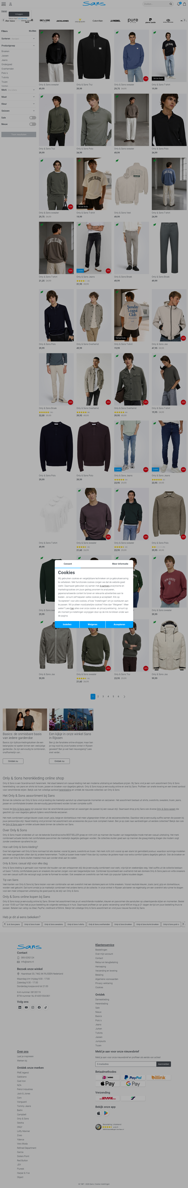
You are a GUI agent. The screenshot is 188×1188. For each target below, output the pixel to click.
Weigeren (92, 624)
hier (72, 608)
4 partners (105, 586)
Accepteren (119, 624)
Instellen (67, 624)
